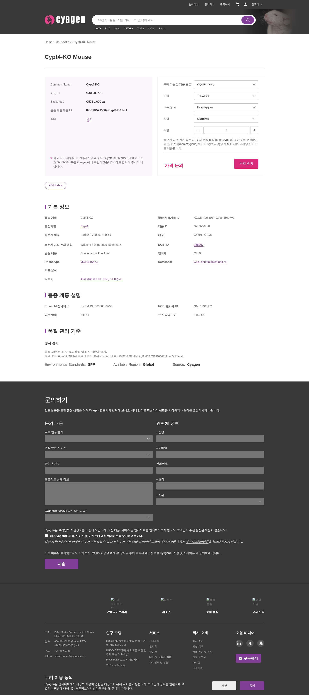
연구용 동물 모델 (115, 665)
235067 (198, 244)
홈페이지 (194, 4)
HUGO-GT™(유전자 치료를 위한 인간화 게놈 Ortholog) (126, 652)
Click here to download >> (210, 261)
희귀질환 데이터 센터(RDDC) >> (101, 279)
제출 (61, 564)
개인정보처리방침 (197, 541)
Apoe (117, 28)
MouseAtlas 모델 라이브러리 (122, 659)
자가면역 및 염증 (158, 662)
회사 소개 (198, 641)
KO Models (55, 185)
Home (48, 42)
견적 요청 (246, 163)
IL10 (107, 28)
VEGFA (129, 28)
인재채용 (198, 667)
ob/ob (151, 28)
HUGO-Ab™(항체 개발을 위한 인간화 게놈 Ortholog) (126, 643)
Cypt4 (84, 226)
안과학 (153, 646)
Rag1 (162, 28)
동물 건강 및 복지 (202, 651)
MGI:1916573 (89, 261)
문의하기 (209, 4)
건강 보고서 (199, 657)
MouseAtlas (63, 42)
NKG (98, 28)
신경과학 (154, 641)
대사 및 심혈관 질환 (160, 657)
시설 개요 (198, 646)
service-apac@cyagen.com (69, 656)
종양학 (153, 651)
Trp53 (140, 28)
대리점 (196, 662)
